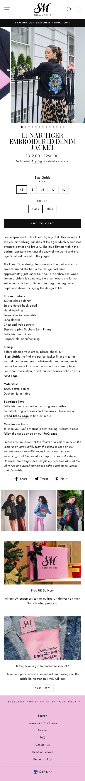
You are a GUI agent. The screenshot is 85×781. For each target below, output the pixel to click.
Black (35, 209)
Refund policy (42, 759)
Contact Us (42, 744)
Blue (50, 209)
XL (63, 189)
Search (42, 715)
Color (42, 201)
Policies (42, 730)
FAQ (42, 737)
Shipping (37, 161)
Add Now (42, 688)
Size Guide (42, 177)
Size (42, 181)
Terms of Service (42, 752)
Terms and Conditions (42, 723)
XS (21, 189)
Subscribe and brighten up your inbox (42, 701)
